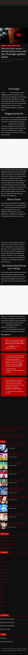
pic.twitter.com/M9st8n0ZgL (13, 388)
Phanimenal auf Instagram (7, 544)
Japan (1, 582)
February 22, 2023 (11, 348)
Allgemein (4, 45)
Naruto (2, 61)
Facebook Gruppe (5, 547)
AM (9, 59)
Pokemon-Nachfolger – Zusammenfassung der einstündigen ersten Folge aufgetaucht (12, 428)
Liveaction (3, 586)
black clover (13, 59)
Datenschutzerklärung (6, 641)
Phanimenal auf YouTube (7, 541)
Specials (2, 605)
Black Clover (4, 124)
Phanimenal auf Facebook (7, 538)
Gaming (2, 572)
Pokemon (2, 602)
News (18, 45)
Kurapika (22, 59)
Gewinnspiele (4, 579)
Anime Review (4, 562)
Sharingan (7, 61)
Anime (9, 45)
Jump (2, 207)
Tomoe (10, 61)
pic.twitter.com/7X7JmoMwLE (14, 366)
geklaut (18, 59)
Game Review (4, 569)
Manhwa (2, 592)
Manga (13, 45)
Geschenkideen (4, 576)
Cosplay (2, 566)
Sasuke (3, 325)
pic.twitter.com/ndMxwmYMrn (15, 343)
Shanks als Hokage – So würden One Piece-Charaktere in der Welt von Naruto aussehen (13, 436)
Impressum (3, 638)
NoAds (2, 599)
